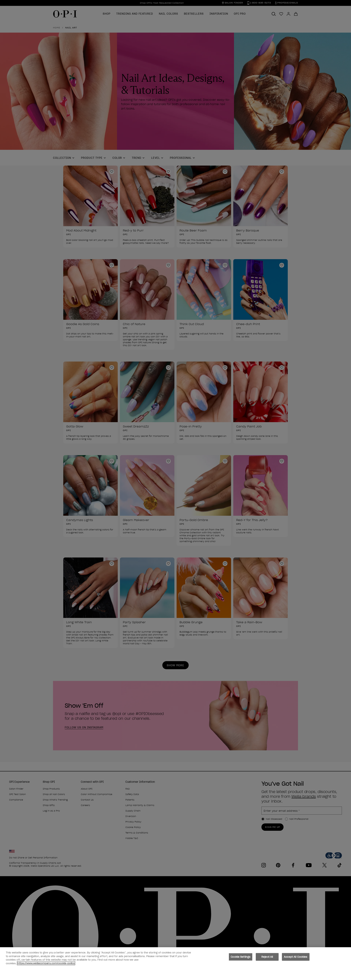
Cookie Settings (240, 956)
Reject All (267, 956)
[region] (175, 957)
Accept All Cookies (295, 956)
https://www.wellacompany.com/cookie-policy (46, 963)
